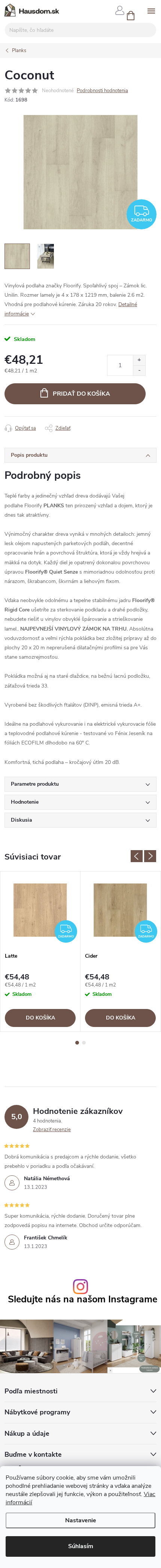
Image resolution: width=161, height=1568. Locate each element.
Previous (137, 856)
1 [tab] (77, 1043)
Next (150, 856)
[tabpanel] (40, 951)
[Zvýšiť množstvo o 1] (139, 360)
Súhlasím (80, 1546)
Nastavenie (80, 1520)
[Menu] (151, 10)
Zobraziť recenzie (52, 1129)
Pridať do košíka (81, 394)
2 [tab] (84, 1043)
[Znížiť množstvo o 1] (139, 370)
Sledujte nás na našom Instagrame (82, 1299)
